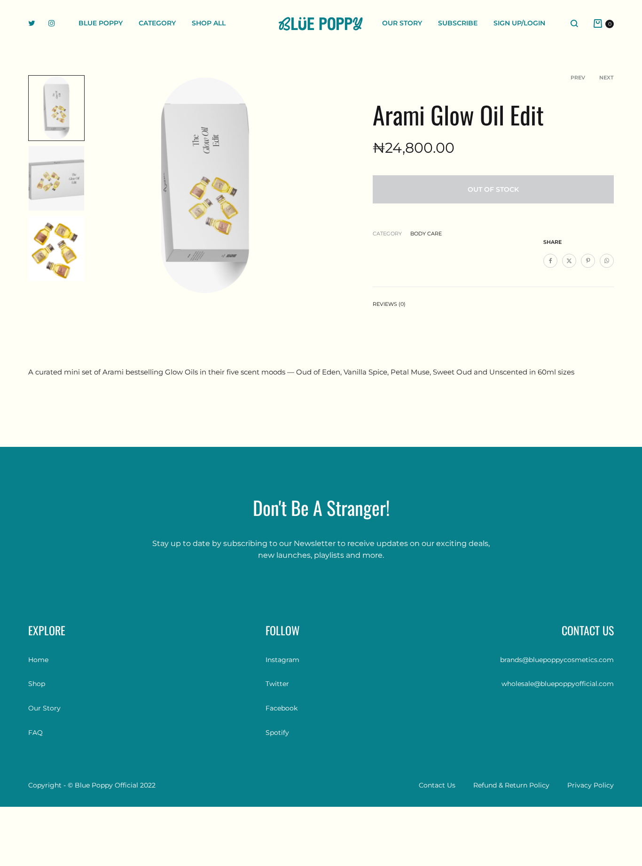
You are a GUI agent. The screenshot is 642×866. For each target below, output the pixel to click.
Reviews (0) (389, 304)
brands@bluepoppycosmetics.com (557, 659)
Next (606, 77)
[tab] (389, 306)
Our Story (402, 23)
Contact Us (437, 785)
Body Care (426, 233)
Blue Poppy (100, 23)
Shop (36, 683)
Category (157, 23)
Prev (578, 77)
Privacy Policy (590, 785)
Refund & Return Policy (511, 785)
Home (38, 659)
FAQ (35, 732)
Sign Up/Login (519, 23)
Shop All (209, 23)
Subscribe (458, 23)
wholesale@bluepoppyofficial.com (557, 683)
